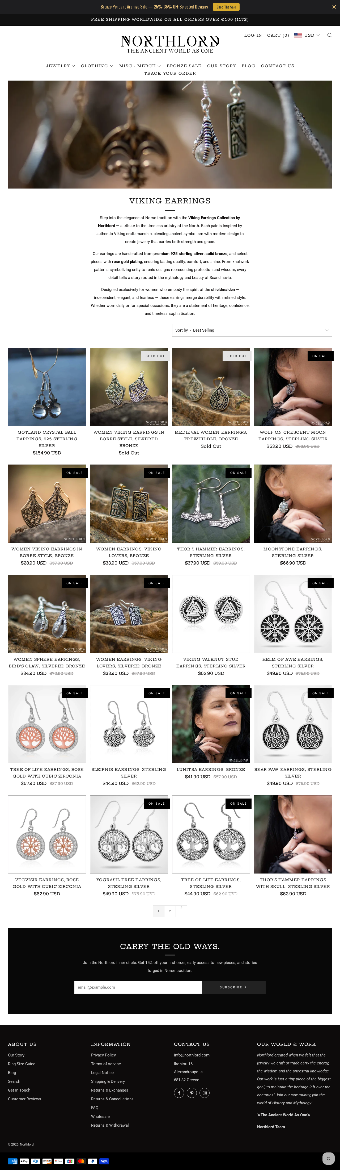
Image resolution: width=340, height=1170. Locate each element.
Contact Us (277, 66)
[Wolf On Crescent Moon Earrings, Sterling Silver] (293, 387)
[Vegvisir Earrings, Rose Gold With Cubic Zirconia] (47, 834)
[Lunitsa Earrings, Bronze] (211, 724)
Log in (253, 35)
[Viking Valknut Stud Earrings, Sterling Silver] (211, 614)
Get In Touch (19, 1090)
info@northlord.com (192, 1055)
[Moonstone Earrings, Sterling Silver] (293, 504)
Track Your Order (170, 73)
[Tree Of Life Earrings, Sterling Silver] (211, 834)
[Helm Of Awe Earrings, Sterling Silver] (293, 614)
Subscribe (231, 987)
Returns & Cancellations (112, 1099)
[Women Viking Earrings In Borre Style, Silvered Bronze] (129, 387)
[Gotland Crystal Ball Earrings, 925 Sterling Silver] (47, 387)
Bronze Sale (184, 66)
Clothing (94, 66)
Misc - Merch (137, 66)
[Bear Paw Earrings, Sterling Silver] (293, 724)
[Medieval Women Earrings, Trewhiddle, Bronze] (211, 387)
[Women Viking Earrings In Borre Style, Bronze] (47, 504)
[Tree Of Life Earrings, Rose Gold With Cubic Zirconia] (47, 724)
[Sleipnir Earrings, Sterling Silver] (129, 724)
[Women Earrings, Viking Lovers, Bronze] (129, 504)
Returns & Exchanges (109, 1090)
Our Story (221, 66)
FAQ (94, 1107)
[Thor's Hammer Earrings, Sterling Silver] (211, 504)
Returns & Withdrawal (110, 1125)
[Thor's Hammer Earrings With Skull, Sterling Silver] (293, 834)
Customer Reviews (24, 1099)
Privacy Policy (103, 1055)
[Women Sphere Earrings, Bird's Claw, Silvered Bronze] (47, 614)
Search (14, 1081)
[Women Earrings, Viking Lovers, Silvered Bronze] (129, 614)
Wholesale (100, 1116)
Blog (249, 66)
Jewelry (58, 66)
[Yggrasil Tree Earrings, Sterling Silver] (129, 834)
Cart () (278, 35)
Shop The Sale (226, 7)
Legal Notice (102, 1072)
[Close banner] (334, 7)
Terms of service (106, 1064)
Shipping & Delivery (108, 1081)
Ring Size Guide (21, 1064)
